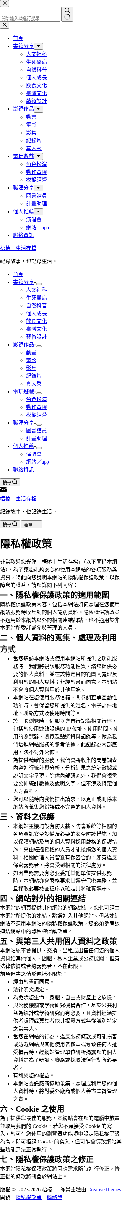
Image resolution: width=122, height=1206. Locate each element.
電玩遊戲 (23, 391)
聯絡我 (54, 1197)
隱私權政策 (29, 1197)
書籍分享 (23, 282)
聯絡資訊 (23, 469)
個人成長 (36, 313)
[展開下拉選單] (39, 284)
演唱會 (34, 454)
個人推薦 (23, 446)
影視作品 (23, 344)
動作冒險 (36, 407)
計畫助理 (36, 438)
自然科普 (36, 305)
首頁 (18, 274)
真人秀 (34, 383)
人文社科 (36, 290)
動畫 (31, 352)
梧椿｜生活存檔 (18, 248)
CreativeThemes (104, 1189)
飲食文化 (36, 321)
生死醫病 (36, 298)
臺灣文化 (36, 329)
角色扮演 (36, 399)
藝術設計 (36, 337)
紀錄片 (34, 376)
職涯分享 (23, 423)
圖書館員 (36, 430)
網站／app (37, 462)
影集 (31, 368)
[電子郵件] (3, 491)
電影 (31, 360)
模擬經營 (36, 415)
